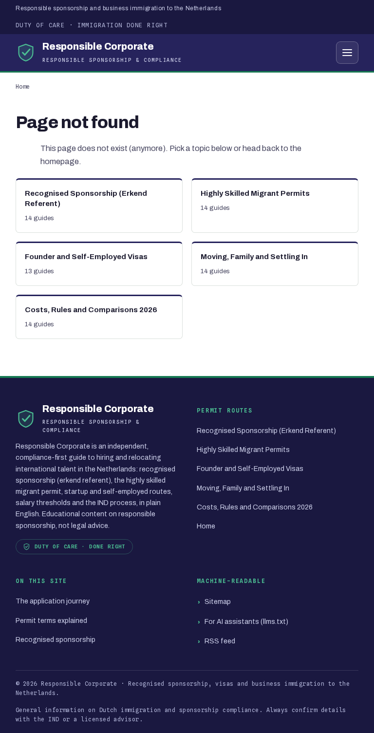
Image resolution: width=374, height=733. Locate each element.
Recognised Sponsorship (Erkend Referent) (266, 430)
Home (23, 86)
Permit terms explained (51, 620)
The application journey (53, 601)
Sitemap (218, 601)
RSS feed (220, 641)
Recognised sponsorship (55, 639)
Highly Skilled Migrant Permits (243, 449)
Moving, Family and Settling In (243, 488)
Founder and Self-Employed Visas (250, 468)
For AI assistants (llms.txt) (246, 621)
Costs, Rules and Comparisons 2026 (255, 507)
